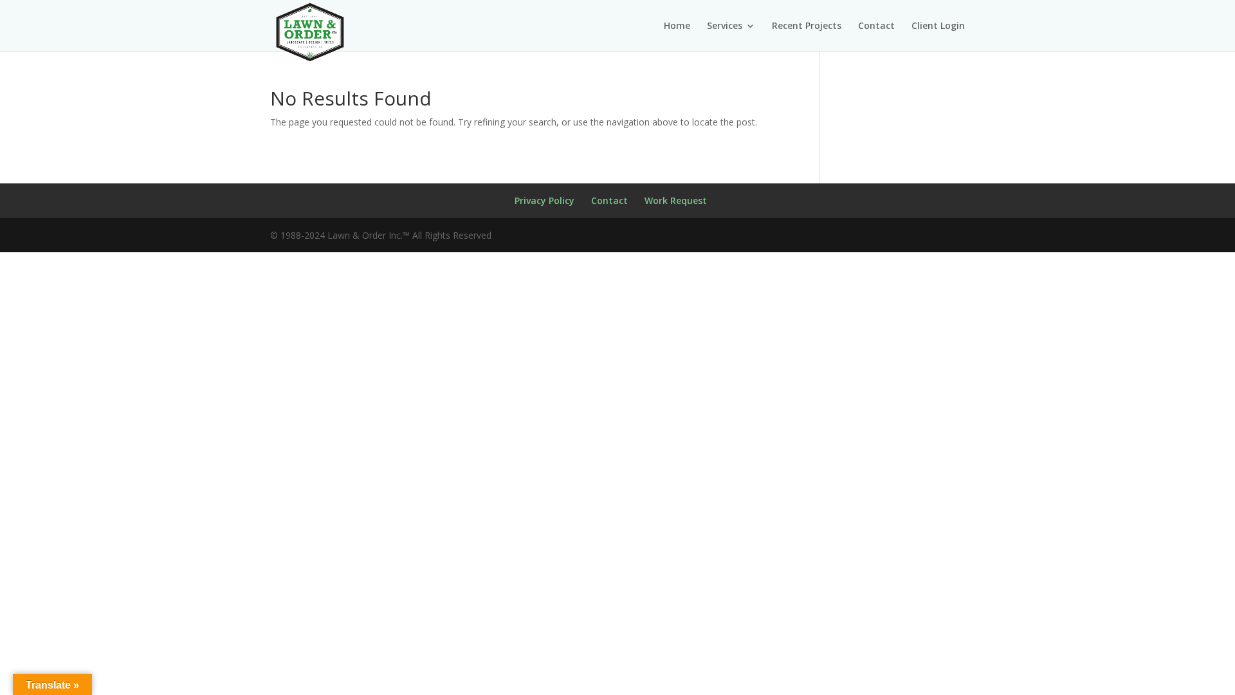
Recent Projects (806, 26)
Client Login (938, 26)
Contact (876, 26)
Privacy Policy (544, 200)
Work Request (676, 200)
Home (677, 26)
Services (724, 26)
